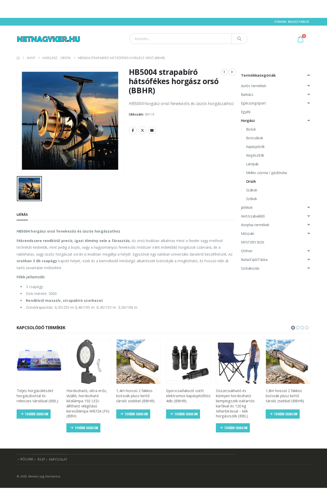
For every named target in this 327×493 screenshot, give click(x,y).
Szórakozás (250, 268)
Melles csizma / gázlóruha (266, 172)
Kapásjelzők (255, 146)
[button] (293, 328)
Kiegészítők (255, 155)
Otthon (246, 250)
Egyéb (246, 111)
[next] (232, 72)
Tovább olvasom (36, 414)
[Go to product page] (39, 362)
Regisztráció (298, 22)
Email (152, 130)
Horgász (248, 120)
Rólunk (26, 459)
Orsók (251, 181)
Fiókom (280, 22)
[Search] (239, 38)
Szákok (251, 190)
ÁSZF (41, 459)
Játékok (247, 207)
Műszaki (247, 233)
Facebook (133, 130)
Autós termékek (253, 85)
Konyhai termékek (255, 224)
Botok (251, 129)
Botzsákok (254, 137)
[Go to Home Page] (18, 57)
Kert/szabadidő (253, 216)
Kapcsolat (58, 459)
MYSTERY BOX (252, 242)
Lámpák (252, 164)
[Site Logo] (48, 38)
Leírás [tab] (22, 214)
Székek (251, 198)
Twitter (142, 130)
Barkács (247, 94)
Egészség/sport (253, 103)
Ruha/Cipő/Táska (254, 259)
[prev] (224, 72)
